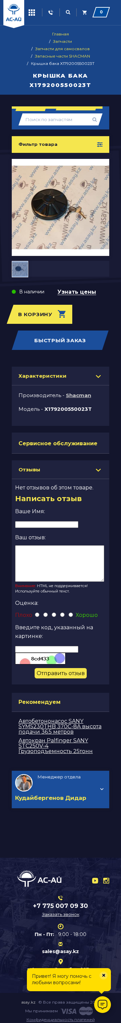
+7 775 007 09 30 (60, 906)
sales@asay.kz (60, 951)
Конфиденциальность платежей (61, 1019)
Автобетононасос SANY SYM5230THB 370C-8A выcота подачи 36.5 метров (60, 726)
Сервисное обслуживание (57, 443)
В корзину (35, 314)
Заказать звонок (60, 914)
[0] (84, 12)
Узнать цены (76, 292)
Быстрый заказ (60, 340)
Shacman (78, 395)
